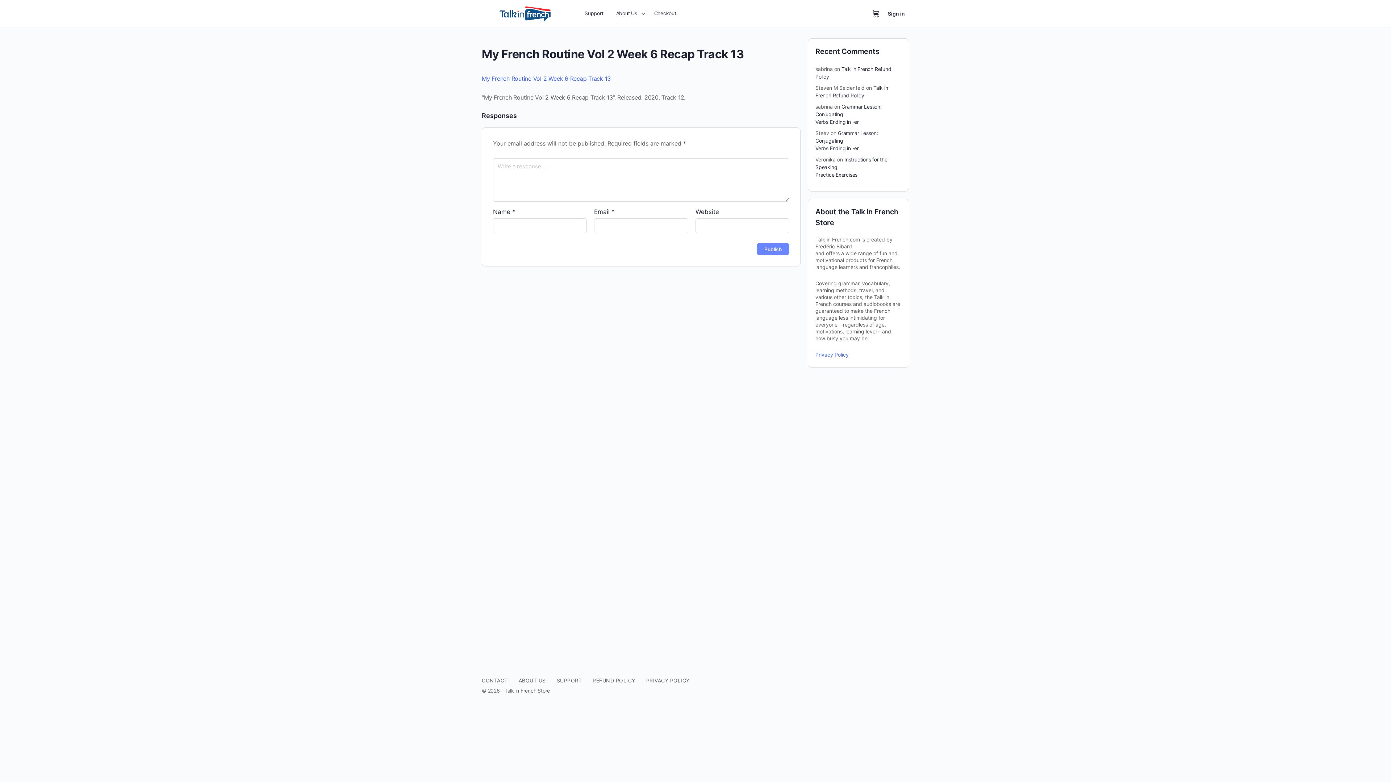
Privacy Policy (832, 355)
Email (604, 211)
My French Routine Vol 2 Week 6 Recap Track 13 (546, 78)
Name (504, 211)
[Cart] (876, 14)
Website (707, 211)
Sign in (896, 13)
